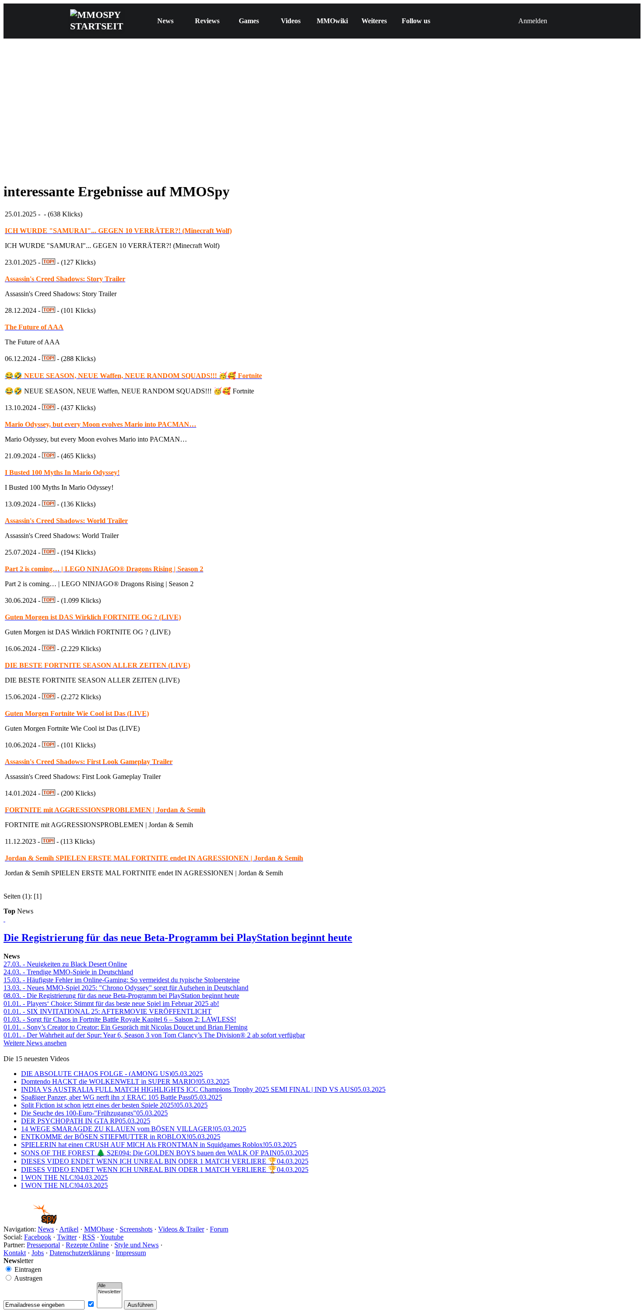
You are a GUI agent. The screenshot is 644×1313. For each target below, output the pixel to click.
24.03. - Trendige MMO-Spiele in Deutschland (68, 972)
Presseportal (43, 1245)
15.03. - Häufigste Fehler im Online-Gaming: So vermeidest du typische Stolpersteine (122, 980)
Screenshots (136, 1229)
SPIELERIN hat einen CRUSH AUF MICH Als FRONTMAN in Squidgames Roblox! (159, 1144)
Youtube (112, 1237)
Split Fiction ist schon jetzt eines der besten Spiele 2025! (114, 1105)
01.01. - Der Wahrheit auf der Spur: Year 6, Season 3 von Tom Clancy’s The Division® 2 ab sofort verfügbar (154, 1035)
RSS (88, 1237)
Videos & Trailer (181, 1229)
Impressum (131, 1252)
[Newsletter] (109, 1292)
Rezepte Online (87, 1245)
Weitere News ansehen (35, 1043)
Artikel (68, 1229)
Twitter (67, 1237)
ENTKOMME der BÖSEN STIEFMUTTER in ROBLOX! (120, 1136)
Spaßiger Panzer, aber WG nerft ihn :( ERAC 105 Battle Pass (121, 1097)
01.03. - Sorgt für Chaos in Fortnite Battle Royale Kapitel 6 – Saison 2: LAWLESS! (120, 1019)
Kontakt (15, 1252)
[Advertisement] (322, 112)
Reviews (207, 21)
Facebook (37, 1237)
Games (249, 21)
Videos (291, 21)
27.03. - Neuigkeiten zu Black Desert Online (65, 964)
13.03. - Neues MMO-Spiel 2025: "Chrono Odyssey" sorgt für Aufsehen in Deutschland (126, 987)
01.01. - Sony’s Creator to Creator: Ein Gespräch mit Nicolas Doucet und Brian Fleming (126, 1027)
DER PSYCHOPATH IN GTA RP (85, 1121)
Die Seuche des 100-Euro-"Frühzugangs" (94, 1113)
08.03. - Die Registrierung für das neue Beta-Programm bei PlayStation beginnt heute (121, 995)
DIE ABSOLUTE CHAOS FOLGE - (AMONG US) (112, 1073)
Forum (219, 1229)
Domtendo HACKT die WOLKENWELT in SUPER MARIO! (125, 1081)
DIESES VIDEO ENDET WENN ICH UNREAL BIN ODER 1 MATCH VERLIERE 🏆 (164, 1161)
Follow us (416, 21)
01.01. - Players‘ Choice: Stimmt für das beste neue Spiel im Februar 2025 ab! (111, 1003)
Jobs (38, 1252)
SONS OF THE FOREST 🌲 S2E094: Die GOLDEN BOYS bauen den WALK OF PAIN (164, 1153)
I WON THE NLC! (64, 1177)
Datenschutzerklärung (80, 1252)
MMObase (99, 1229)
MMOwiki (332, 21)
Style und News (136, 1245)
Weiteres (374, 21)
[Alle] (109, 1286)
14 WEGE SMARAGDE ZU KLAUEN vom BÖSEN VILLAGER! (133, 1129)
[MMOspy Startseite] (30, 1221)
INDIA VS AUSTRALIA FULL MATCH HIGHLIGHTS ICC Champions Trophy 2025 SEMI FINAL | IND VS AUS (203, 1089)
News (165, 21)
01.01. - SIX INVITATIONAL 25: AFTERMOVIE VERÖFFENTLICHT (108, 1011)
